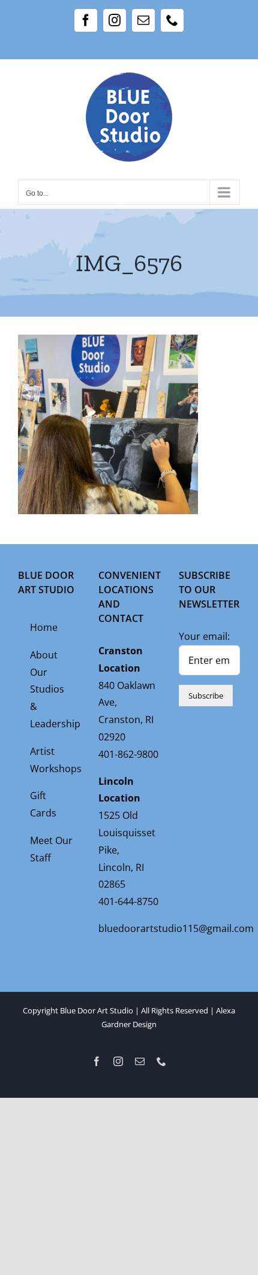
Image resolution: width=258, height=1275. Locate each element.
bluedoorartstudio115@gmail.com (176, 928)
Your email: (204, 636)
